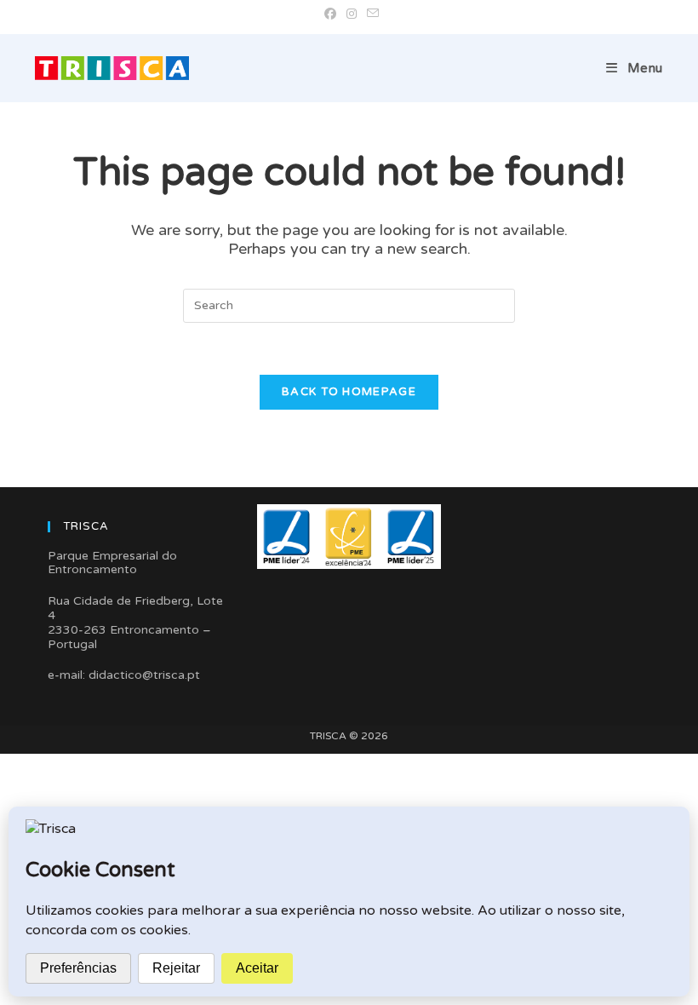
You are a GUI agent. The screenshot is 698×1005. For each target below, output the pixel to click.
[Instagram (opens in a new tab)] (351, 14)
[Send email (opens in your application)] (370, 14)
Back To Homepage (349, 392)
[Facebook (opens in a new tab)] (330, 14)
